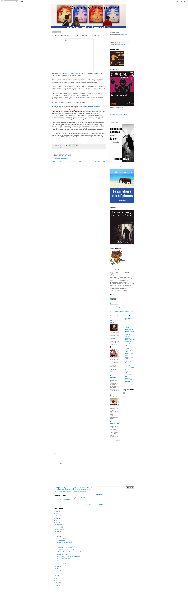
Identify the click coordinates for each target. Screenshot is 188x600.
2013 (57, 578)
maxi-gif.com (67, 499)
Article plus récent (57, 161)
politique (74, 147)
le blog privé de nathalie (129, 351)
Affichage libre (114, 349)
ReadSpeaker (123, 34)
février (59, 573)
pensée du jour (86, 489)
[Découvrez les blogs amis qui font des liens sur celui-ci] (99, 494)
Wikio (55, 453)
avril (58, 568)
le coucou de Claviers (128, 347)
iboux (59, 458)
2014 (57, 522)
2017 (57, 515)
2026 (57, 511)
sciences (56, 491)
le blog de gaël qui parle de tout (129, 361)
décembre (60, 524)
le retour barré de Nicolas (63, 558)
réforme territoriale (81, 147)
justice (72, 489)
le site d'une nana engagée (129, 342)
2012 (57, 580)
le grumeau (128, 345)
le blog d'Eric (128, 369)
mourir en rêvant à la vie (63, 538)
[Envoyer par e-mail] (70, 145)
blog (78, 487)
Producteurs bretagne (115, 307)
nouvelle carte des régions (71, 73)
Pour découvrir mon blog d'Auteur (118, 114)
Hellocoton (63, 458)
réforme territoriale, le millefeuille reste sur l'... (69, 561)
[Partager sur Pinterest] (77, 145)
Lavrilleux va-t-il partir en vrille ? (65, 549)
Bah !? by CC (114, 397)
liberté (91, 487)
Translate (122, 44)
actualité (65, 489)
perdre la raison (129, 329)
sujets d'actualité (129, 324)
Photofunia (84, 498)
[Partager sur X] (73, 145)
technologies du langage (129, 326)
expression (76, 491)
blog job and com (129, 385)
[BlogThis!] (71, 145)
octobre (59, 527)
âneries (59, 489)
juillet (58, 533)
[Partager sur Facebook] (75, 145)
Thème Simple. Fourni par (92, 504)
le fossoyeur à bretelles (63, 554)
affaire (61, 491)
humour (84, 487)
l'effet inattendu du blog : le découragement (68, 556)
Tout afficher (117, 440)
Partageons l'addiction (128, 335)
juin (58, 536)
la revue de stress (128, 372)
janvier (59, 575)
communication (68, 491)
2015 (57, 520)
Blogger (101, 504)
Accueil (79, 161)
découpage (69, 147)
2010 (57, 585)
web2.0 (83, 491)
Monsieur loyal (61, 540)
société (69, 488)
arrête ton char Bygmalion (63, 563)
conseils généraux (61, 147)
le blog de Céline (129, 367)
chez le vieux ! (128, 322)
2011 (57, 583)
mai (58, 566)
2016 (57, 518)
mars (58, 571)
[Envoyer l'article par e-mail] (66, 145)
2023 (57, 513)
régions (88, 147)
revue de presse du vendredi (64, 542)
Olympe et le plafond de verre (129, 339)
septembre (60, 529)
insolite (78, 489)
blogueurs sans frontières (129, 382)
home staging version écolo (128, 379)
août (58, 531)
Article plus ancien (100, 161)
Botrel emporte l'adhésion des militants (67, 545)
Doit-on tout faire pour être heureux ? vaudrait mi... (70, 552)
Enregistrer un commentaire (62, 158)
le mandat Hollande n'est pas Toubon (67, 547)
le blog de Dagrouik (127, 364)
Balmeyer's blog (114, 423)
